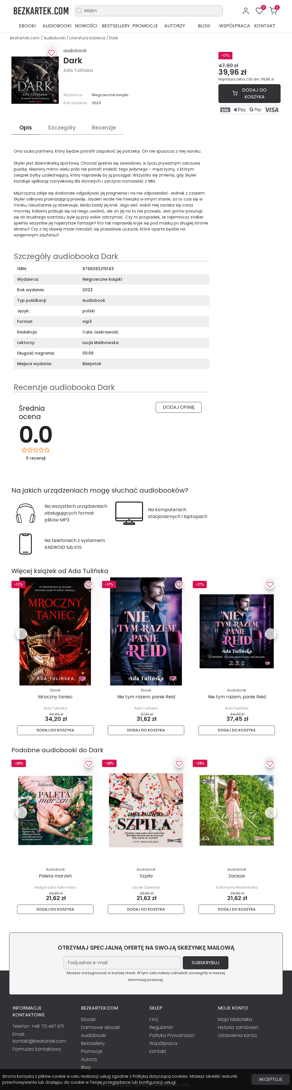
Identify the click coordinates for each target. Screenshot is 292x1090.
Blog (204, 26)
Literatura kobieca (87, 38)
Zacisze (236, 876)
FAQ (153, 1019)
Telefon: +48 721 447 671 (38, 1026)
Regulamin (161, 1027)
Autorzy (174, 26)
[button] (273, 11)
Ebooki (27, 26)
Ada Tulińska (78, 70)
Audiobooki (56, 26)
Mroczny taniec (55, 696)
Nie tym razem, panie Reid (146, 696)
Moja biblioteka (235, 1019)
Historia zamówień (238, 1027)
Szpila (146, 876)
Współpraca (234, 26)
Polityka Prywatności (171, 1035)
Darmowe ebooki (100, 1027)
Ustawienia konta (237, 1035)
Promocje (145, 26)
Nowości (86, 26)
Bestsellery (116, 26)
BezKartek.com (25, 38)
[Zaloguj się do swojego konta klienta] (246, 11)
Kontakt (264, 26)
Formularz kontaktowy (37, 1049)
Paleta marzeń (55, 876)
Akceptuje (271, 1079)
